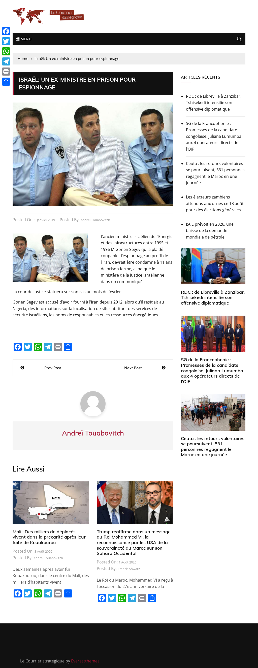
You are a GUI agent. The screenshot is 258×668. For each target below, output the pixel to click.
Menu (25, 39)
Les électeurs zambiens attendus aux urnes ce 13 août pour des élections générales (215, 203)
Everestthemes (85, 661)
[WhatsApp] (6, 51)
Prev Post (52, 367)
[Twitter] (6, 41)
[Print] (6, 71)
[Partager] (6, 82)
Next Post (133, 367)
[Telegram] (6, 61)
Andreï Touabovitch (95, 220)
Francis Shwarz (129, 568)
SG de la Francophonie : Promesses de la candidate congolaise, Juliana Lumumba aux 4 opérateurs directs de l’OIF (213, 136)
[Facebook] (6, 31)
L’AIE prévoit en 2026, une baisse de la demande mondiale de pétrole (210, 230)
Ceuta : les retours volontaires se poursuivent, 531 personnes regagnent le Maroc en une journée (215, 173)
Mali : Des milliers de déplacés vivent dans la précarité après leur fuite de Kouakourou (49, 537)
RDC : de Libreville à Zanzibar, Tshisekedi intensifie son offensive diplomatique (213, 102)
